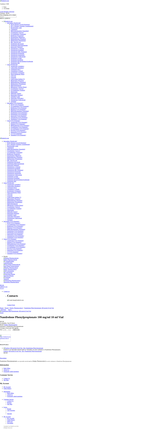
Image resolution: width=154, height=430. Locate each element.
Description (3, 358)
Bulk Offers (7, 368)
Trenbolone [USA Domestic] (19, 119)
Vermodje (6, 279)
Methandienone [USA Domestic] (20, 125)
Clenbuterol (14, 29)
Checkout (11, 11)
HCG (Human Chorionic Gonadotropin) (22, 26)
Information (7, 391)
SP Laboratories (8, 272)
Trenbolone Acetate (16, 58)
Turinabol (13, 101)
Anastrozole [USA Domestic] (19, 122)
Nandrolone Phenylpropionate (19, 45)
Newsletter (10, 423)
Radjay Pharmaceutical (10, 269)
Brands (9, 409)
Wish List (9, 421)
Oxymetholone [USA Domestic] (20, 106)
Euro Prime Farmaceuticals (11, 266)
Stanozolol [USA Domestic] (18, 116)
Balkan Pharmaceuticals (10, 259)
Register (6, 11)
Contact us (7, 291)
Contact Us (7, 378)
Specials (9, 413)
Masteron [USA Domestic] (18, 109)
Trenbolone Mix (15, 63)
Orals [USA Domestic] (13, 121)
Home (1, 308)
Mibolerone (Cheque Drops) (19, 87)
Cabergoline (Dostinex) (17, 68)
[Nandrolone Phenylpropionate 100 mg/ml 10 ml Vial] (15, 311)
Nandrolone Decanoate (17, 44)
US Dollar (6, 8)
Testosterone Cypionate (17, 48)
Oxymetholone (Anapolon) (18, 34)
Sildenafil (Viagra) (16, 93)
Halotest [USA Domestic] (18, 124)
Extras (5, 407)
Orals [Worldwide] (12, 64)
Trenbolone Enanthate (17, 60)
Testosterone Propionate (17, 53)
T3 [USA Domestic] (16, 133)
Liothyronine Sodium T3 (18, 79)
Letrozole (13, 77)
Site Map (6, 380)
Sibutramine (14, 92)
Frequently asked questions (11, 371)
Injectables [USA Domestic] (15, 103)
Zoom (1, 313)
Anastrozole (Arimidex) (17, 66)
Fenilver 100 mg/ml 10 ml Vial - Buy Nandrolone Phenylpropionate (23, 351)
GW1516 (13, 76)
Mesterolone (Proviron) (17, 80)
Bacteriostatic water (16, 28)
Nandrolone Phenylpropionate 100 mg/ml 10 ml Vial (39, 308)
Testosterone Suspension (18, 55)
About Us (6, 370)
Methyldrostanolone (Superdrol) (20, 31)
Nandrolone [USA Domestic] (19, 112)
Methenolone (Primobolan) (18, 40)
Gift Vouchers (11, 410)
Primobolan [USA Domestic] (19, 114)
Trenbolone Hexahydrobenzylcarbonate (22, 61)
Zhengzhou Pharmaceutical (11, 282)
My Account (7, 387)
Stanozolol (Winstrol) (17, 47)
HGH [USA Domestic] (17, 104)
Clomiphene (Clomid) (17, 71)
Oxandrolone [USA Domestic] (19, 127)
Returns (9, 402)
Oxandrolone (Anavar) (17, 32)
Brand (6, 308)
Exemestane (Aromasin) (17, 72)
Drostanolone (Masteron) (18, 37)
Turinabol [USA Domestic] (18, 135)
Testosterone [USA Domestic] (19, 117)
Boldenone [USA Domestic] (19, 108)
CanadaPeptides (8, 263)
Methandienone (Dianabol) (18, 39)
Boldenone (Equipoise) (17, 36)
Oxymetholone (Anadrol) (18, 90)
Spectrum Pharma (9, 276)
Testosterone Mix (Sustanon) (19, 52)
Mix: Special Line (16, 42)
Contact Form (11, 305)
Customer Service (9, 399)
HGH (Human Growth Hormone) (20, 24)
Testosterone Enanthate (17, 50)
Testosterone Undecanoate (18, 56)
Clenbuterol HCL (16, 69)
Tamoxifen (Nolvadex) (17, 98)
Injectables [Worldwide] (14, 23)
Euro (5, 7)
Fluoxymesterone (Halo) (17, 74)
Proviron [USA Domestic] (18, 130)
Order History (7, 388)
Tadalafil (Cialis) (15, 96)
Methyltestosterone (16, 85)
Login (1, 11)
